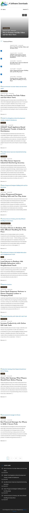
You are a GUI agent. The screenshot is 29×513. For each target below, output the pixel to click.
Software (3, 417)
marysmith (13, 30)
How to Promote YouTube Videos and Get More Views (15, 469)
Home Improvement (5, 223)
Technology (3, 156)
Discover (3, 114)
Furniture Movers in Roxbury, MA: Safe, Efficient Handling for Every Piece (18, 79)
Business (3, 122)
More (2, 190)
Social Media (6, 28)
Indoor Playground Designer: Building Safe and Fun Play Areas (15, 490)
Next (20, 458)
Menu (4, 9)
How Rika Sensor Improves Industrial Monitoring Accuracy (15, 483)
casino (2, 373)
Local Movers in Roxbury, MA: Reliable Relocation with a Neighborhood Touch (12, 263)
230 (16, 458)
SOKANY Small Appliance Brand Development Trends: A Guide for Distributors (18, 56)
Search (25, 9)
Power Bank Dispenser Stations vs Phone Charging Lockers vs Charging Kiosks (13, 293)
